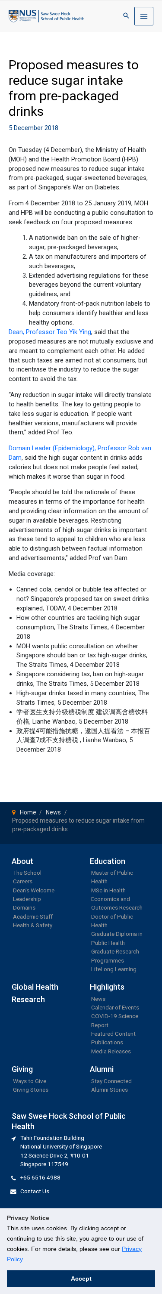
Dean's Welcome (33, 890)
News (98, 998)
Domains (24, 907)
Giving (22, 1069)
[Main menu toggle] (143, 16)
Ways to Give (29, 1080)
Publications (107, 1042)
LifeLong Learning (114, 969)
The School (27, 872)
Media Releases (111, 1051)
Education (107, 861)
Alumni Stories (109, 1089)
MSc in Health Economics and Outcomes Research (117, 899)
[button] (126, 16)
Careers (22, 881)
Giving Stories (30, 1089)
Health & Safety (32, 925)
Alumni (102, 1069)
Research (28, 999)
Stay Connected (111, 1080)
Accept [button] (81, 1278)
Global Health (35, 986)
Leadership (27, 898)
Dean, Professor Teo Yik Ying (50, 332)
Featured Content (113, 1033)
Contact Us (34, 1191)
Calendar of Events (115, 1007)
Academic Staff (33, 916)
